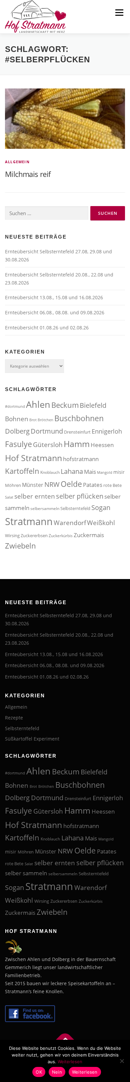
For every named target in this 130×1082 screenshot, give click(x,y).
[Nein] (121, 1061)
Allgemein (17, 161)
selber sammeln (26, 873)
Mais (90, 471)
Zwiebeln (20, 546)
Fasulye (18, 444)
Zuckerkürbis (61, 535)
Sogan (100, 507)
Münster (32, 485)
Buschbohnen (79, 418)
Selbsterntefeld (75, 508)
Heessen (102, 445)
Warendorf (70, 522)
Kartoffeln (22, 471)
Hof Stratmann (33, 457)
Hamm (77, 443)
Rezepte (14, 717)
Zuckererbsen (34, 535)
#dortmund (15, 406)
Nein (57, 1072)
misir (119, 472)
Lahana (72, 471)
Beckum (65, 405)
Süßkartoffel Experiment (32, 739)
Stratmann (29, 521)
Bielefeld (93, 405)
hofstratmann (81, 459)
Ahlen (38, 404)
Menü (118, 12)
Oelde (71, 484)
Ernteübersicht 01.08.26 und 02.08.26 (47, 327)
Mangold (104, 472)
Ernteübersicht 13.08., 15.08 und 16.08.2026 (54, 297)
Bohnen (16, 419)
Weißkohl (101, 522)
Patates (92, 485)
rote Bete (112, 485)
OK (39, 1072)
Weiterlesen (70, 1061)
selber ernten (34, 496)
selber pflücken (79, 496)
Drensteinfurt (77, 432)
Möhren (13, 485)
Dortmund (47, 431)
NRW (52, 484)
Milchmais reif (28, 174)
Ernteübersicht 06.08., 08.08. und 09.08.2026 (54, 312)
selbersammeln (44, 508)
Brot (33, 420)
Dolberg (17, 431)
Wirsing (12, 535)
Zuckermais (89, 535)
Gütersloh (48, 444)
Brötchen (45, 420)
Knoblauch (50, 472)
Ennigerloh (107, 431)
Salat (9, 497)
